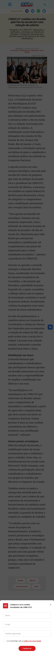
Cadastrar (27, 648)
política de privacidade (32, 641)
